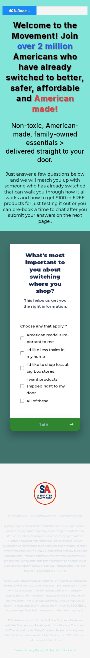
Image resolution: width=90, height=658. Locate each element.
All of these (37, 401)
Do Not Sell (53, 650)
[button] (71, 424)
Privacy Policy (34, 650)
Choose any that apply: (43, 326)
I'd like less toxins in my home (45, 353)
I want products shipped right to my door (45, 386)
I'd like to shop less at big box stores (47, 368)
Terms (18, 650)
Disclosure (69, 650)
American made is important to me (47, 338)
